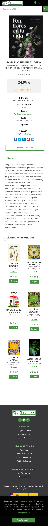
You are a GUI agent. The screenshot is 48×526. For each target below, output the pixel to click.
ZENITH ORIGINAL (24, 134)
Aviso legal (24, 450)
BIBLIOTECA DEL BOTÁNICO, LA (34, 263)
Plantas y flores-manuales (24, 114)
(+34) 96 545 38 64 (24, 431)
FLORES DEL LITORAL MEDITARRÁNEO (14, 358)
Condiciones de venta (24, 454)
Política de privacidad (24, 457)
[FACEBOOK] (20, 420)
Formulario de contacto (24, 438)
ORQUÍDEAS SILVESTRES (34, 310)
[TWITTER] (24, 420)
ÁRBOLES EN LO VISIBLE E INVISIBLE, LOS (34, 360)
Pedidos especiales (24, 477)
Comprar (14, 281)
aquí (29, 509)
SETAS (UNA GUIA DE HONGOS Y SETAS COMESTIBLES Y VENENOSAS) (14, 311)
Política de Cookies (24, 461)
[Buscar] (45, 9)
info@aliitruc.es (24, 434)
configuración (24, 512)
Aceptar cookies (23, 520)
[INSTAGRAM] (28, 420)
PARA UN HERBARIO (13, 265)
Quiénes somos (24, 473)
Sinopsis (10, 158)
